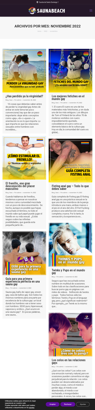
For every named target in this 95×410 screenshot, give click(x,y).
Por (17, 100)
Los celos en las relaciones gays (68, 361)
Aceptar (52, 404)
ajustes (31, 408)
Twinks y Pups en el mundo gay (68, 271)
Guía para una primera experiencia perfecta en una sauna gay (23, 281)
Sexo (10, 100)
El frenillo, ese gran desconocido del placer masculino (20, 186)
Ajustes (83, 404)
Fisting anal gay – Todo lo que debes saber (70, 187)
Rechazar (67, 404)
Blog (7, 100)
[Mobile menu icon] (91, 10)
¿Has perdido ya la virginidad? (24, 96)
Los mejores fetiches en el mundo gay (68, 97)
